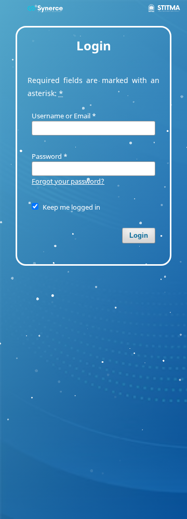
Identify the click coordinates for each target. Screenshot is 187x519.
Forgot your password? (68, 181)
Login (138, 235)
